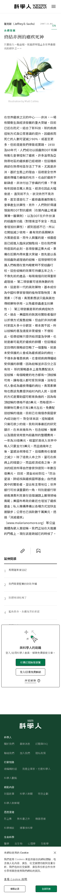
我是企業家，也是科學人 (36, 768)
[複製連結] (22, 551)
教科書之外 (23, 818)
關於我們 (9, 743)
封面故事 (9, 793)
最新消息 (25, 743)
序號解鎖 (30, 680)
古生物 (18, 843)
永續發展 (10, 30)
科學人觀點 (10, 778)
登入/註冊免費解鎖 (30, 672)
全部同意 (46, 888)
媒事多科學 (26, 828)
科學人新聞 (26, 793)
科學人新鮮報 (11, 803)
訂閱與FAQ (41, 743)
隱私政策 (40, 753)
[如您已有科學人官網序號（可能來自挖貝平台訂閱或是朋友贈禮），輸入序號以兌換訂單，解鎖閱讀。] (39, 681)
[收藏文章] (38, 551)
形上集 (8, 818)
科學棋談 (9, 828)
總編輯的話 (10, 768)
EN (54, 25)
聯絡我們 (9, 753)
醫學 (6, 843)
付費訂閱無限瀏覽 (30, 662)
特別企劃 (43, 793)
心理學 (31, 843)
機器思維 (40, 818)
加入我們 (25, 753)
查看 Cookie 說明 (15, 879)
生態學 (44, 843)
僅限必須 (14, 888)
